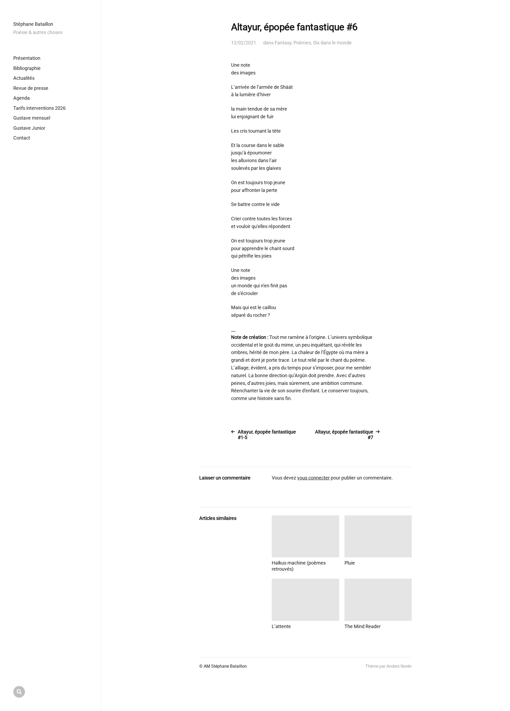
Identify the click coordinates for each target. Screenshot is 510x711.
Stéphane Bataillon (33, 24)
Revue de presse (30, 88)
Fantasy (283, 42)
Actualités (24, 78)
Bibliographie (27, 68)
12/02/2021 (243, 42)
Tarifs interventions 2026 (39, 108)
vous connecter (313, 478)
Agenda (21, 98)
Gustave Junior (29, 128)
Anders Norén (399, 666)
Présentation (26, 58)
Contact (21, 138)
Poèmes (302, 42)
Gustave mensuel (31, 118)
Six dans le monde (332, 42)
